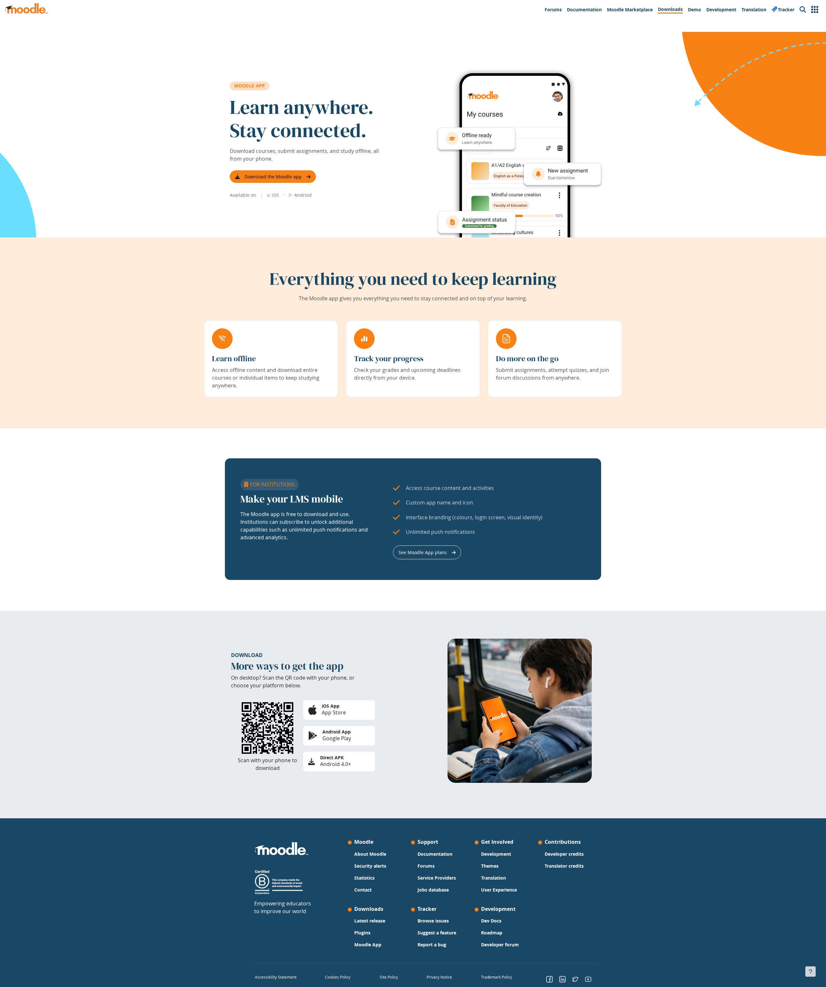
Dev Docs (491, 921)
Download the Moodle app (273, 177)
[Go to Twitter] (575, 979)
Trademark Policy (496, 977)
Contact (363, 890)
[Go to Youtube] (588, 979)
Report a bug (432, 945)
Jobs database (433, 890)
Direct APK (332, 757)
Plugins (362, 933)
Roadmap (491, 933)
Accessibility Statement (276, 977)
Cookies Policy (337, 977)
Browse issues (433, 921)
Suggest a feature (437, 933)
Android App (336, 732)
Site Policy (389, 977)
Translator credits (564, 866)
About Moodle (370, 854)
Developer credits (564, 854)
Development (496, 854)
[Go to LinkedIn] (562, 979)
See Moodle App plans (422, 552)
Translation (493, 878)
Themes (490, 866)
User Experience (499, 890)
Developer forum (500, 945)
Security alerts (370, 866)
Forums (426, 866)
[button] (815, 9)
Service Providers (437, 878)
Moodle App (367, 945)
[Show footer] (810, 971)
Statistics (364, 878)
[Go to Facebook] (549, 979)
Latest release (369, 921)
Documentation (435, 854)
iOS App (330, 706)
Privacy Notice (439, 977)
